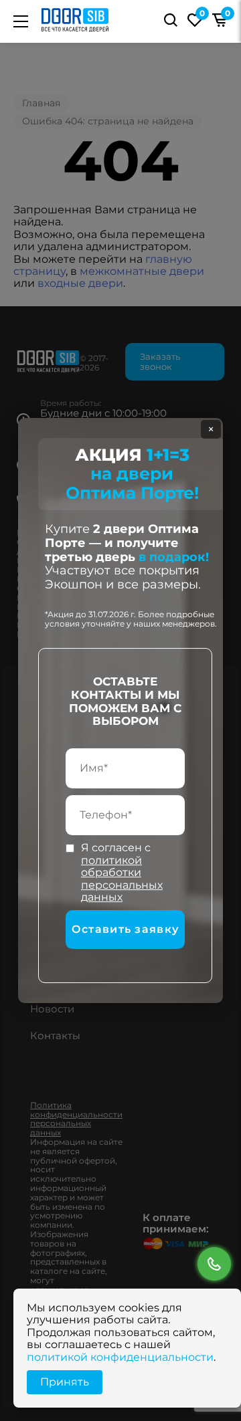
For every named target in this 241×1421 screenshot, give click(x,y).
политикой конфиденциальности (120, 1357)
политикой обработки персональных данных (122, 878)
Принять (64, 1382)
